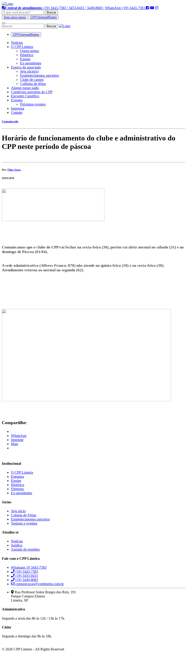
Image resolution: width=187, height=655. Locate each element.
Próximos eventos (33, 104)
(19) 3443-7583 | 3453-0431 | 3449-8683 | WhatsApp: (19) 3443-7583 (75, 8)
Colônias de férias (33, 84)
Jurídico (16, 545)
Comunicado (10, 121)
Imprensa (17, 108)
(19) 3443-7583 (26, 571)
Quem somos (29, 51)
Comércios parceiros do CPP (31, 92)
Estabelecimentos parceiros (39, 75)
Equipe (25, 59)
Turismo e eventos (24, 523)
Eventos (17, 100)
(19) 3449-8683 (26, 580)
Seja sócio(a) (29, 71)
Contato (16, 112)
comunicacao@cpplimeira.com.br (39, 584)
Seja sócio (18, 511)
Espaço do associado (26, 67)
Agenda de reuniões (25, 549)
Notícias (17, 43)
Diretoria (17, 489)
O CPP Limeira (22, 47)
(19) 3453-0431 (26, 576)
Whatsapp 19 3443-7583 (29, 567)
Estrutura (17, 476)
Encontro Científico (25, 96)
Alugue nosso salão (25, 88)
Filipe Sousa (14, 169)
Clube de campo (32, 80)
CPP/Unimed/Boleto (43, 17)
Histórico (26, 55)
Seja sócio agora (15, 17)
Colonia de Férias (23, 515)
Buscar (51, 12)
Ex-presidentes (30, 63)
